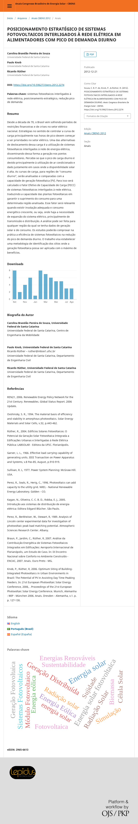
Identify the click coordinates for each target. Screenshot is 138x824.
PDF (91, 54)
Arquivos (22, 18)
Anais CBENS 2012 (40, 18)
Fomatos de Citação (97, 116)
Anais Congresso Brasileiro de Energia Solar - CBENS (45, 3)
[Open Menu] (9, 6)
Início (10, 18)
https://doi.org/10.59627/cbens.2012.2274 (38, 85)
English (15, 623)
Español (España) (21, 634)
